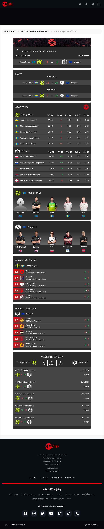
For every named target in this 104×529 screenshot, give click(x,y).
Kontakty (69, 478)
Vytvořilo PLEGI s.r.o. (91, 525)
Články (33, 478)
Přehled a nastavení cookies (52, 458)
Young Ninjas (27, 115)
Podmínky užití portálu (52, 465)
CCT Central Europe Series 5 (35, 32)
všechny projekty (69, 499)
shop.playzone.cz (40, 499)
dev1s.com (13, 494)
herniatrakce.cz (28, 494)
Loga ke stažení (52, 468)
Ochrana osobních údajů (52, 461)
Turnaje (43, 478)
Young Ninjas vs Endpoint (65, 32)
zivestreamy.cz (57, 499)
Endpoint (25, 151)
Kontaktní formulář (52, 471)
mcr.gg (59, 494)
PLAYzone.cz (20, 525)
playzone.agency (72, 494)
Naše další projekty (52, 489)
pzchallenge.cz (88, 494)
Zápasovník (10, 32)
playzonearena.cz (45, 494)
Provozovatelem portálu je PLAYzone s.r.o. (52, 455)
